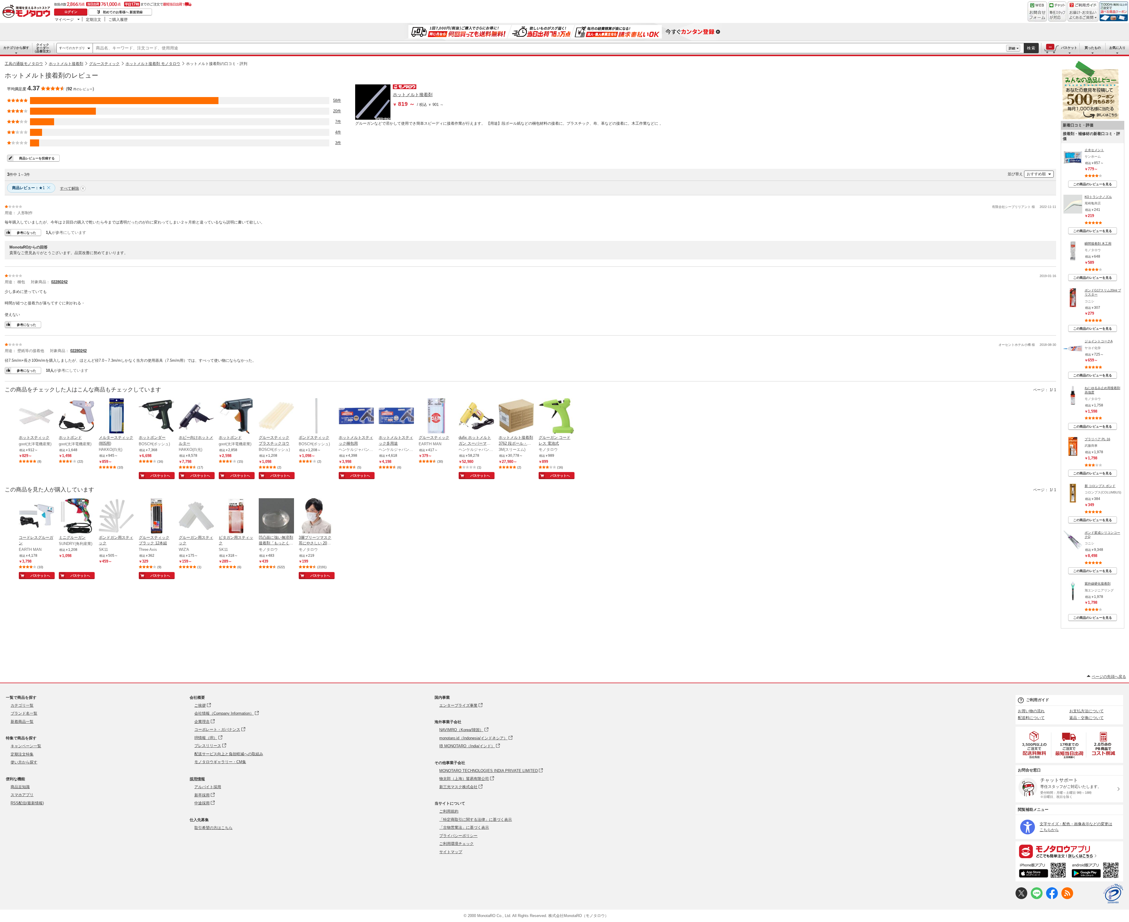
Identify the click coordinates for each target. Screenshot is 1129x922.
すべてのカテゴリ (72, 48)
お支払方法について (1086, 711)
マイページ (64, 19)
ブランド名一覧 (24, 713)
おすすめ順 (1036, 174)
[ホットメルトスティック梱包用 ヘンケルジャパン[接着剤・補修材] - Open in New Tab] (356, 416)
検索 (1031, 48)
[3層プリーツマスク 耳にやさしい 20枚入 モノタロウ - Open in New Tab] (316, 516)
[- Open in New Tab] (1034, 745)
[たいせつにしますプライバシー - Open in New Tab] (1113, 894)
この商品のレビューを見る (1092, 184)
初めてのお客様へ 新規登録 (123, 12)
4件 (338, 132)
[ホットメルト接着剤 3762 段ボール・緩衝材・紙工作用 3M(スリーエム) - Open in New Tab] (516, 416)
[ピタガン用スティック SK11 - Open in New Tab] (236, 516)
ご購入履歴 (118, 19)
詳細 (1012, 48)
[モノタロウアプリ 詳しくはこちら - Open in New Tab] (1069, 851)
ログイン (70, 12)
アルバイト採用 (207, 787)
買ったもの (1093, 47)
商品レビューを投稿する (37, 158)
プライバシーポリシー (458, 835)
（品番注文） (42, 48)
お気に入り (1117, 47)
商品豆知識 (20, 787)
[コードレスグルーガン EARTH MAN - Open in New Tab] (36, 516)
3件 (338, 143)
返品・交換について (1086, 718)
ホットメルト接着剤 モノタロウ (153, 63)
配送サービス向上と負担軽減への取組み (228, 754)
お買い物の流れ (1031, 711)
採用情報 (197, 779)
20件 (337, 111)
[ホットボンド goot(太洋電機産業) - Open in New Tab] (76, 416)
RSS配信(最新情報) (27, 803)
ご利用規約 (448, 811)
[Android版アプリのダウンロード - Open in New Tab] (1096, 871)
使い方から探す (24, 762)
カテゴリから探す (16, 47)
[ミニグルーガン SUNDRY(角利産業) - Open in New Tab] (76, 516)
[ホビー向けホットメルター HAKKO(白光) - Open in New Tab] (196, 416)
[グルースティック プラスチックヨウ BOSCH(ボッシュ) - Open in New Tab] (276, 416)
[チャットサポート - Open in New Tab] (1057, 11)
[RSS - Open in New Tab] (1067, 898)
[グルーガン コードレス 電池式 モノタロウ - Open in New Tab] (556, 416)
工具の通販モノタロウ (24, 63)
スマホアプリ (22, 795)
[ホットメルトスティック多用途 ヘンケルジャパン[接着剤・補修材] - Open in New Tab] (396, 416)
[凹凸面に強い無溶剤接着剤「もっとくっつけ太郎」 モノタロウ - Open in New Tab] (276, 516)
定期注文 (93, 19)
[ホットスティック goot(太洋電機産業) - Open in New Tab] (36, 416)
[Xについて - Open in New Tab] (1021, 898)
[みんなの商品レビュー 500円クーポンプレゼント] (1090, 118)
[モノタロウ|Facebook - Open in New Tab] (1052, 898)
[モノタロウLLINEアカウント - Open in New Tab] (1037, 898)
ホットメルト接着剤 (66, 63)
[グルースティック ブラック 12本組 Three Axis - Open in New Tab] (156, 516)
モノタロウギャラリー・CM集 (220, 762)
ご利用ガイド (1037, 700)
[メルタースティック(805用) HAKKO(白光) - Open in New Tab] (116, 416)
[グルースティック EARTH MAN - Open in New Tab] (436, 416)
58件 (337, 100)
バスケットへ (160, 475)
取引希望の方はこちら (213, 828)
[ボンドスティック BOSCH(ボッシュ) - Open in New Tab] (316, 416)
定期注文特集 (22, 754)
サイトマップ (450, 852)
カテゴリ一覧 (22, 705)
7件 (338, 121)
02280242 (59, 282)
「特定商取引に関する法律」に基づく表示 (475, 819)
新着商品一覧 (22, 721)
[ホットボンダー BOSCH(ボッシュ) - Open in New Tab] (156, 416)
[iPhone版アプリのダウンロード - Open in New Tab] (1042, 871)
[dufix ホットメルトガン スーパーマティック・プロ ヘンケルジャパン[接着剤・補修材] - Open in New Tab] (476, 416)
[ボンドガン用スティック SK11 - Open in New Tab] (116, 516)
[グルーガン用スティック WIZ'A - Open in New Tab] (196, 516)
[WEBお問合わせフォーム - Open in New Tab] (1037, 11)
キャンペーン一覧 (26, 746)
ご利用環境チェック (456, 843)
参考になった (26, 232)
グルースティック (104, 63)
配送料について (1031, 718)
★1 (28, 188)
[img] (27, 11)
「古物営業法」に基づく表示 (464, 827)
